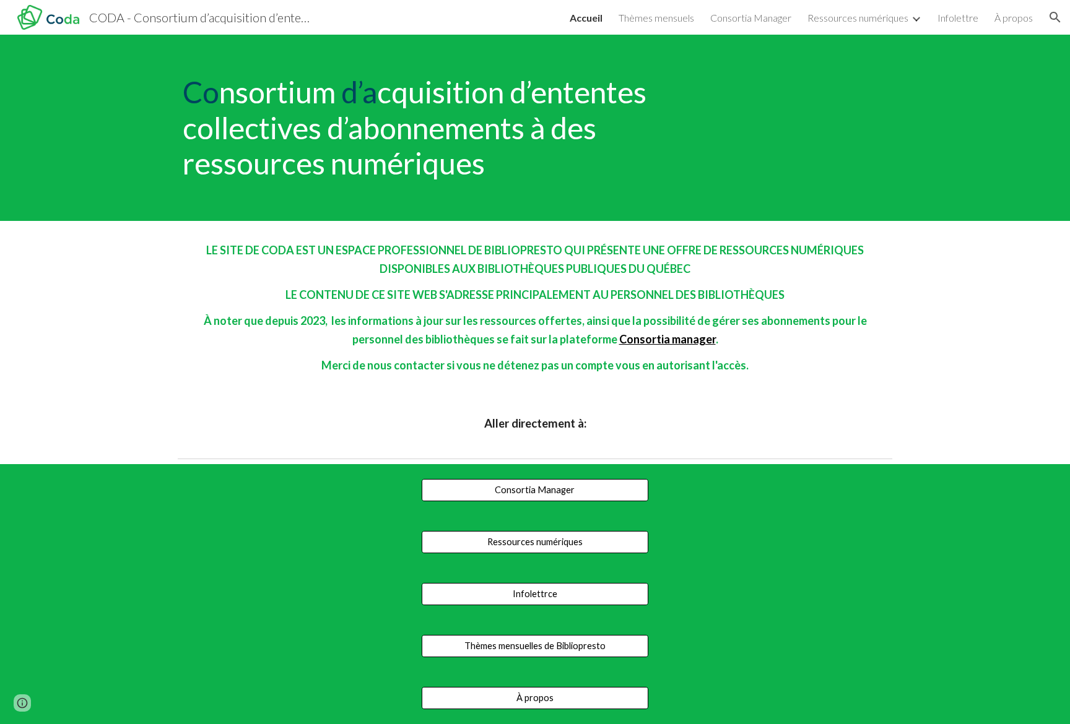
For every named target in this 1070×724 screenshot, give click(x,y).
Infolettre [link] (957, 18)
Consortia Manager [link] (750, 18)
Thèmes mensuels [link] (656, 18)
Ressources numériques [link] (857, 18)
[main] (443, 127)
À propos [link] (1013, 18)
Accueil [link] (586, 18)
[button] (1055, 17)
